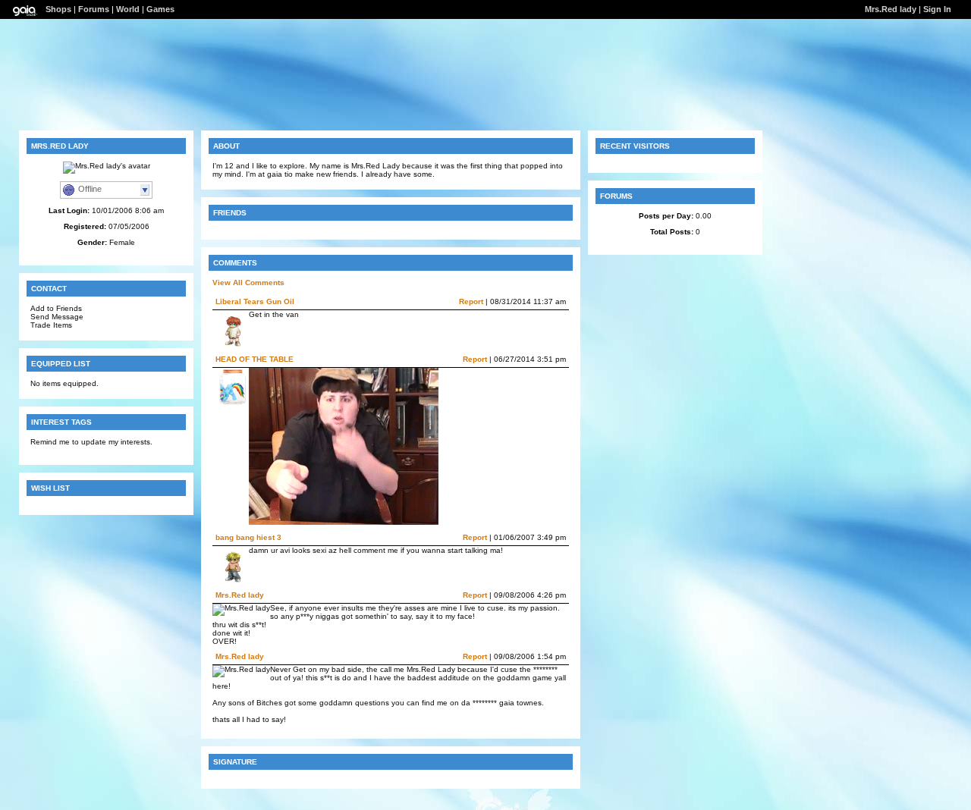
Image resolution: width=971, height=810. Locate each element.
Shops (58, 9)
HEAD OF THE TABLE (254, 359)
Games (160, 9)
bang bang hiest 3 (248, 537)
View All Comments (248, 282)
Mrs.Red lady (239, 595)
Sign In (937, 9)
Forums (93, 9)
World (128, 9)
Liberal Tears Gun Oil (254, 301)
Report (471, 301)
